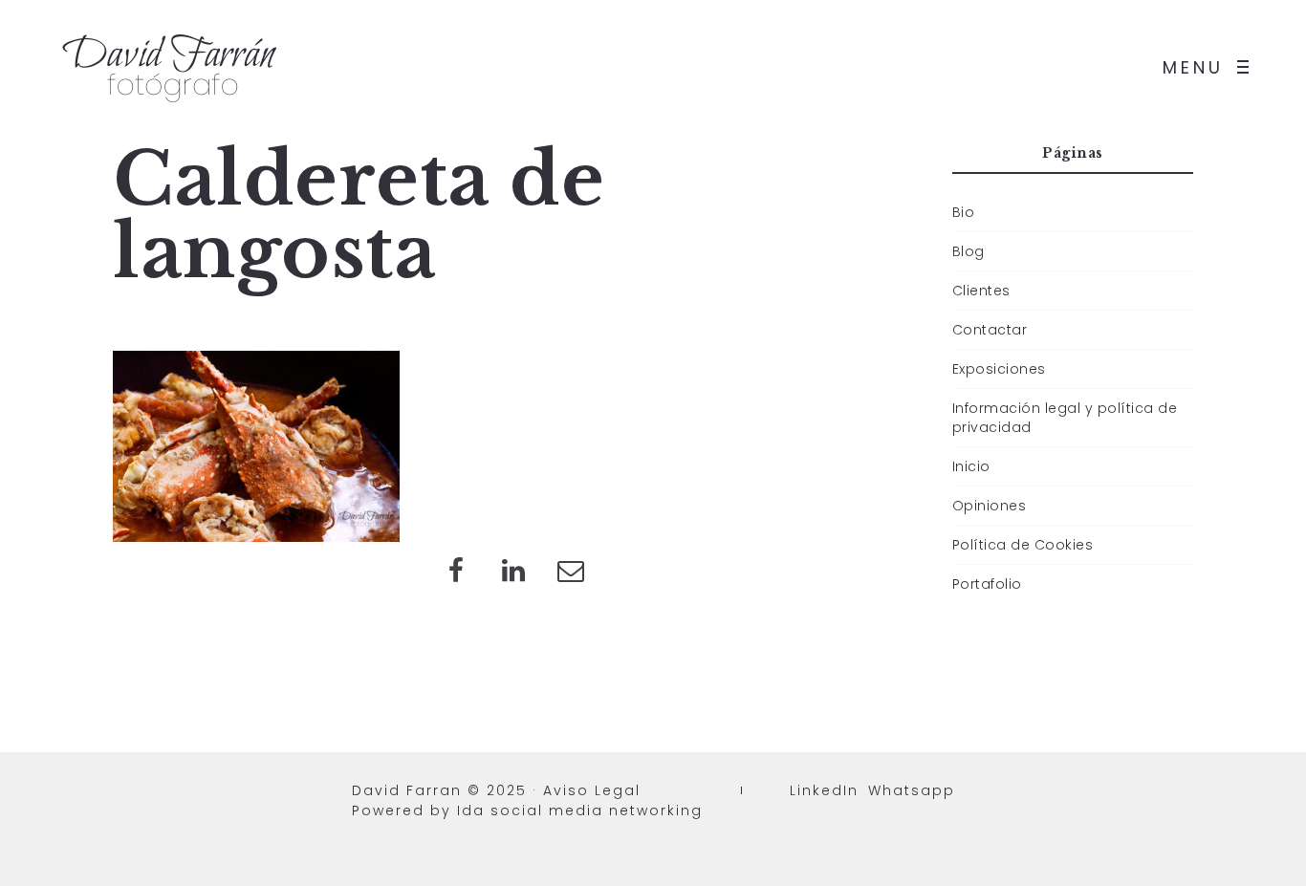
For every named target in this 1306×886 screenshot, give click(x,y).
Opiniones (989, 505)
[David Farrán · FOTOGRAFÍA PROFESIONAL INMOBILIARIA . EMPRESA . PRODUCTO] (172, 67)
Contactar (990, 329)
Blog (968, 251)
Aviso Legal (592, 790)
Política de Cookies (1023, 544)
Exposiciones (999, 368)
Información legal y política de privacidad (1065, 418)
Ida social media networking (580, 810)
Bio (963, 212)
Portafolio (987, 584)
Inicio (971, 466)
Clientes (981, 290)
